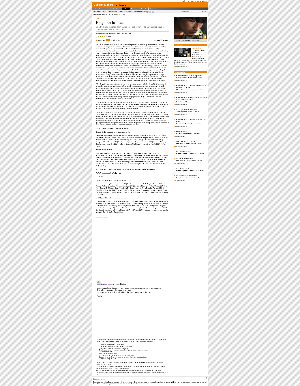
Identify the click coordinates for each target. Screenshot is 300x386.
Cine (97, 18)
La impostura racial (182, 168)
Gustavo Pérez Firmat (184, 134)
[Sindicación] (146, 12)
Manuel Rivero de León (184, 90)
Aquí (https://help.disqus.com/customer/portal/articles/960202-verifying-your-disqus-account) (125, 370)
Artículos (111, 14)
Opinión (118, 9)
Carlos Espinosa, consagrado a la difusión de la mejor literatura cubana (191, 98)
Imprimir (157, 40)
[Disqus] (132, 249)
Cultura (126, 9)
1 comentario (101, 40)
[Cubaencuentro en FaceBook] (150, 12)
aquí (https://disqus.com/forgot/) (137, 372)
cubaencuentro (97, 14)
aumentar (205, 1)
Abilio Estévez (181, 112)
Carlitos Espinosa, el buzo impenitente (189, 75)
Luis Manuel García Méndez (186, 143)
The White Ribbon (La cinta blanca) (199, 52)
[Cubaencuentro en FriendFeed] (153, 12)
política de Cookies (146, 384)
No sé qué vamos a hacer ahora (186, 109)
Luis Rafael (180, 102)
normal (199, 1)
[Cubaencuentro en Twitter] (148, 12)
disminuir (193, 1)
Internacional (109, 9)
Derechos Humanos (126, 11)
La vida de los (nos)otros (184, 158)
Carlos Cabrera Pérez (184, 78)
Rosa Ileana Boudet (183, 124)
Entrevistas (143, 9)
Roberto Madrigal (102, 33)
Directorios (112, 11)
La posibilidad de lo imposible (186, 175)
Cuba (100, 9)
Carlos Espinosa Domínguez (186, 153)
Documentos (139, 11)
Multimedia (153, 9)
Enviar (165, 40)
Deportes (134, 9)
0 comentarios (181, 66)
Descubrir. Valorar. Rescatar (185, 141)
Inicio (94, 9)
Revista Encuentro (100, 11)
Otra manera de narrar (183, 151)
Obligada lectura (181, 131)
